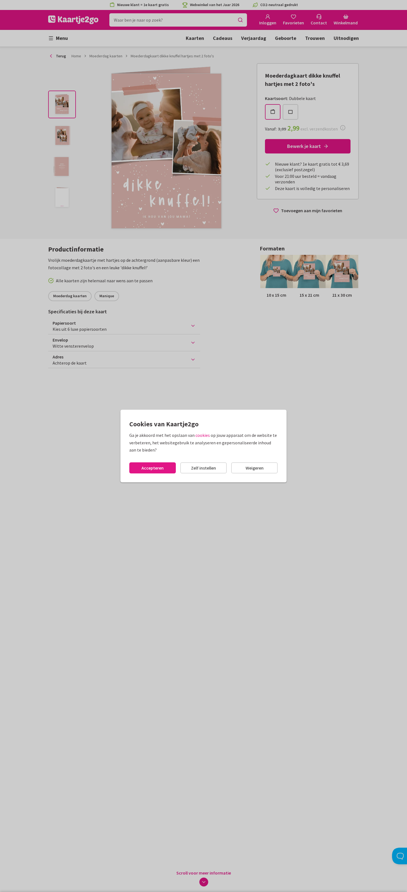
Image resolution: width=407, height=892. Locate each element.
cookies (202, 435)
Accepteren (152, 468)
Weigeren (255, 468)
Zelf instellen (203, 468)
